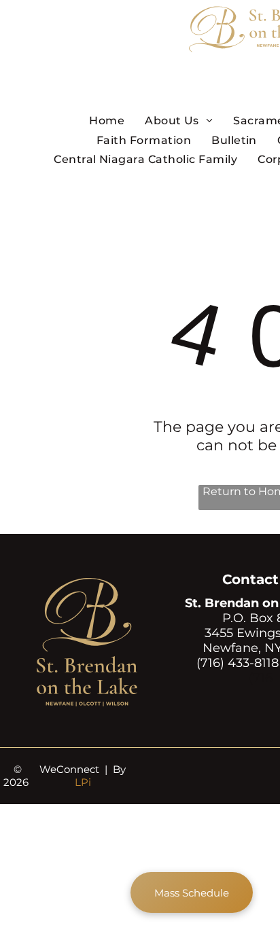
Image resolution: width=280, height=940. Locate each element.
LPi (83, 782)
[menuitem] (107, 120)
